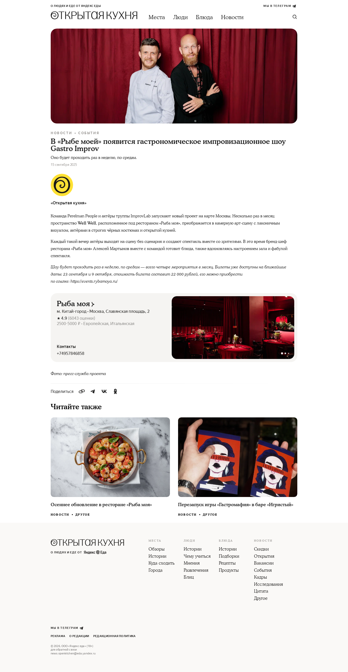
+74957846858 (70, 353)
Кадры (260, 577)
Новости (232, 17)
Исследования (268, 585)
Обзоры (157, 549)
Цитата (261, 591)
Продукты (229, 571)
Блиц (189, 577)
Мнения (192, 563)
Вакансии (264, 563)
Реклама (58, 636)
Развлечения (196, 571)
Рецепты (227, 563)
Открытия (264, 556)
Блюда (204, 17)
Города (156, 571)
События (88, 133)
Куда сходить (162, 563)
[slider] (233, 327)
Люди (180, 17)
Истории (157, 556)
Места (157, 17)
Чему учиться (197, 556)
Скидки (261, 549)
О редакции (79, 636)
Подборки (229, 556)
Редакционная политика (114, 636)
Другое (82, 515)
